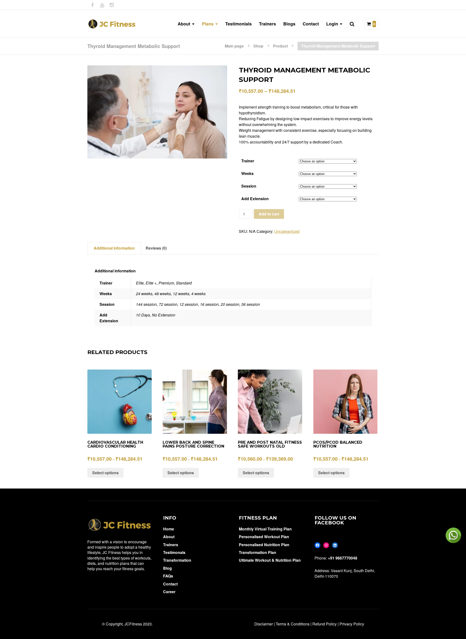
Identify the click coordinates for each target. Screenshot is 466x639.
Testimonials (238, 24)
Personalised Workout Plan (264, 536)
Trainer (247, 161)
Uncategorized (287, 231)
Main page (234, 45)
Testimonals (174, 552)
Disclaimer (263, 624)
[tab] (114, 248)
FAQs (168, 576)
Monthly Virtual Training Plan (265, 529)
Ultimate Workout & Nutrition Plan (270, 560)
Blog (167, 568)
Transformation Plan (257, 552)
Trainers (267, 24)
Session (248, 186)
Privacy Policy (352, 624)
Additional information (114, 248)
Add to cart (269, 214)
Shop (258, 45)
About (169, 536)
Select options (105, 472)
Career (169, 591)
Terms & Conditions (292, 624)
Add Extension (255, 198)
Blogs (289, 24)
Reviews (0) (156, 248)
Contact (311, 24)
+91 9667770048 (342, 558)
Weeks (247, 173)
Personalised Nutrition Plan (264, 544)
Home (168, 529)
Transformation (177, 560)
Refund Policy (324, 624)
